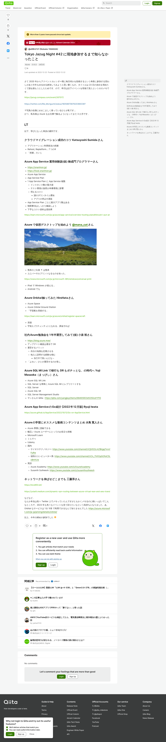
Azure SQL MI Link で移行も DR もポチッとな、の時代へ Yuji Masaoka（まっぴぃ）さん (143, 114)
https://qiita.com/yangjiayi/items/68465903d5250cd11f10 (73, 398)
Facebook (96, 718)
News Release (148, 718)
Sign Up (73, 677)
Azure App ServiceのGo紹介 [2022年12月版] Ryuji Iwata (143, 122)
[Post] (8, 36)
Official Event (40, 8)
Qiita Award (71, 726)
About (44, 706)
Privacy (45, 714)
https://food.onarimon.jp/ (40, 171)
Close (32, 734)
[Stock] (8, 26)
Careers (146, 710)
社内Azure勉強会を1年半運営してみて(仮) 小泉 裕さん (142, 107)
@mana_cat (80, 224)
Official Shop (122, 714)
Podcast (95, 726)
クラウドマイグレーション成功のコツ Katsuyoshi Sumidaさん (141, 85)
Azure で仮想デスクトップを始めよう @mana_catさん (141, 97)
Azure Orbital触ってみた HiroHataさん (142, 102)
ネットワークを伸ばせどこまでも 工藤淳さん (143, 134)
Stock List (17, 8)
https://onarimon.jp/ (37, 167)
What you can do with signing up (49, 559)
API (68, 734)
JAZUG (41, 64)
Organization (72, 8)
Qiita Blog (146, 714)
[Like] (8, 15)
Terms (44, 710)
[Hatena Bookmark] (8, 50)
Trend (7, 8)
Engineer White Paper (75, 730)
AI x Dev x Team (105, 8)
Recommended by (43, 581)
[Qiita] (8, 3)
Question (28, 8)
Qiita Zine (121, 710)
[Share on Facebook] (8, 43)
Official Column (56, 8)
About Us (146, 706)
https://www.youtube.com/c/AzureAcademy (68, 467)
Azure (27, 64)
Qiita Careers (88, 8)
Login (147, 3)
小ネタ (34, 64)
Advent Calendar (73, 718)
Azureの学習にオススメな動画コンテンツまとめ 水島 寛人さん (143, 128)
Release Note (72, 706)
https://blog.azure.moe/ (39, 340)
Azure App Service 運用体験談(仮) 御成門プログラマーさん (143, 91)
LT (126, 81)
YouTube (95, 722)
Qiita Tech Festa (73, 722)
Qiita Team (121, 706)
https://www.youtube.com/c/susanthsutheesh (72, 470)
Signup (157, 3)
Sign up (21, 734)
